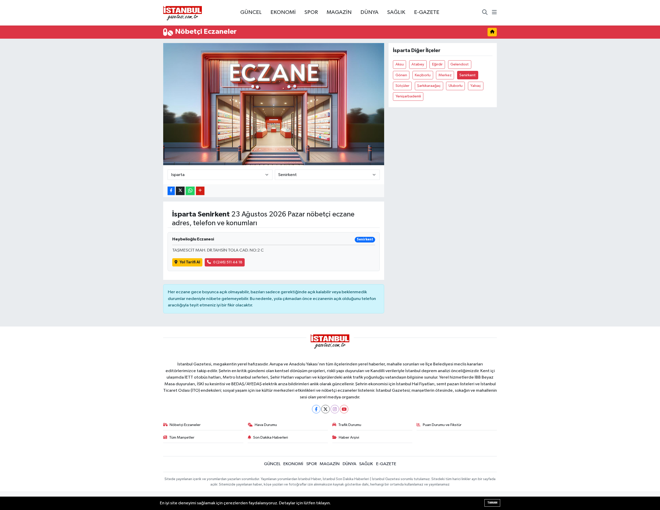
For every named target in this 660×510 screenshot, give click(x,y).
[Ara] (485, 13)
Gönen (401, 75)
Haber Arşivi (349, 437)
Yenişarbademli (408, 96)
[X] (325, 409)
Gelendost (459, 64)
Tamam (492, 502)
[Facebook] (316, 409)
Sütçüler (402, 86)
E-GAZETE (426, 12)
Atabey (417, 64)
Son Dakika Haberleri (270, 437)
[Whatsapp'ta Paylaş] (190, 191)
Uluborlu (456, 86)
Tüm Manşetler (181, 437)
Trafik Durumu (349, 425)
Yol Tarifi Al (190, 262)
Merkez (445, 75)
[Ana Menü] (494, 13)
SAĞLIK (396, 12)
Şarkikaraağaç (429, 86)
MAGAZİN (339, 12)
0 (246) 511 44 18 (227, 262)
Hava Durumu (266, 425)
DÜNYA (369, 12)
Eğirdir (437, 64)
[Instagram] (335, 409)
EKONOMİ (283, 12)
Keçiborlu (423, 75)
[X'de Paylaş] (180, 191)
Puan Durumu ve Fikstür (442, 425)
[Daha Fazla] (200, 191)
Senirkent (467, 75)
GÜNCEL (251, 12)
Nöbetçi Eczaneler (185, 425)
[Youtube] (344, 409)
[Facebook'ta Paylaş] (171, 191)
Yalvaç (475, 86)
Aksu (399, 64)
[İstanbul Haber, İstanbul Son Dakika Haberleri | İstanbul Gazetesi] (182, 12)
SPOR (311, 12)
